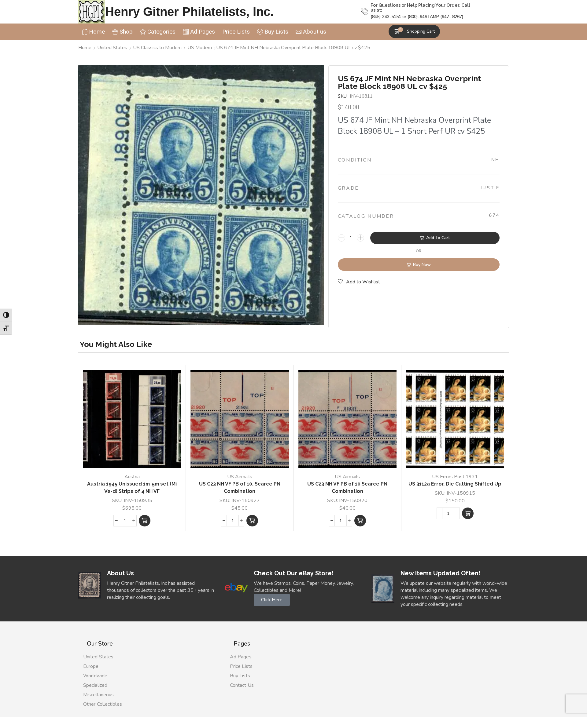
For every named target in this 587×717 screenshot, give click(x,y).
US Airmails (239, 476)
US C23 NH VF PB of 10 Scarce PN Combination (347, 487)
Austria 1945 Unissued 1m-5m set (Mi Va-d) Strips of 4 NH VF (132, 487)
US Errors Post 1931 (455, 476)
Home (84, 47)
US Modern (199, 47)
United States (112, 47)
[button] (414, 31)
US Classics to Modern (157, 47)
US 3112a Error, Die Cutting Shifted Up (454, 484)
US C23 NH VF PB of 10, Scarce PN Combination (239, 487)
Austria (132, 476)
